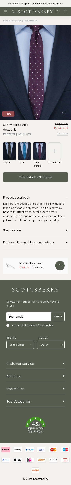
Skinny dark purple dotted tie (24, 20)
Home (5, 20)
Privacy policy (45, 325)
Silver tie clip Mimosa (30, 263)
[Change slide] (35, 114)
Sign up (58, 316)
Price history (62, 133)
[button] (35, 4)
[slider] (35, 3)
